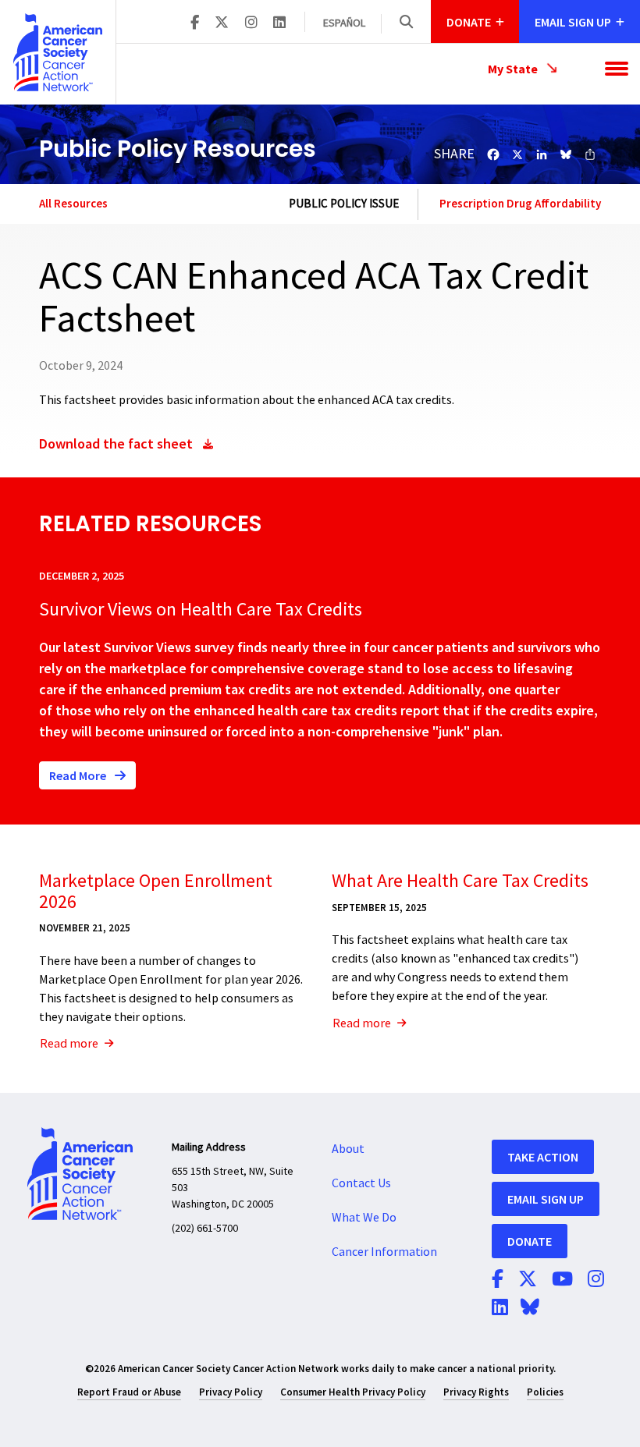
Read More (78, 775)
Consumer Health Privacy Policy (352, 1392)
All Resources (73, 203)
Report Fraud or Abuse (129, 1392)
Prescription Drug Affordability (520, 203)
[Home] (57, 52)
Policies (545, 1392)
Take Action (542, 1157)
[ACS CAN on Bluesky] (530, 1308)
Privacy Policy (230, 1392)
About (348, 1149)
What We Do (364, 1217)
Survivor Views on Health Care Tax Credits (200, 610)
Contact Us (361, 1183)
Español (344, 23)
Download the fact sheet (116, 443)
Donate (529, 1241)
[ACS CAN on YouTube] (562, 1280)
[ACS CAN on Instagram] (251, 23)
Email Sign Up (545, 1199)
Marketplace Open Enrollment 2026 (155, 891)
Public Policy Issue (344, 204)
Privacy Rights (476, 1392)
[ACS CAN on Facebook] (194, 23)
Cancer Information (384, 1252)
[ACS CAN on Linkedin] (279, 23)
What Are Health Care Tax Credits (460, 881)
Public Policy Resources (177, 148)
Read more (69, 1044)
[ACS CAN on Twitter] (222, 23)
